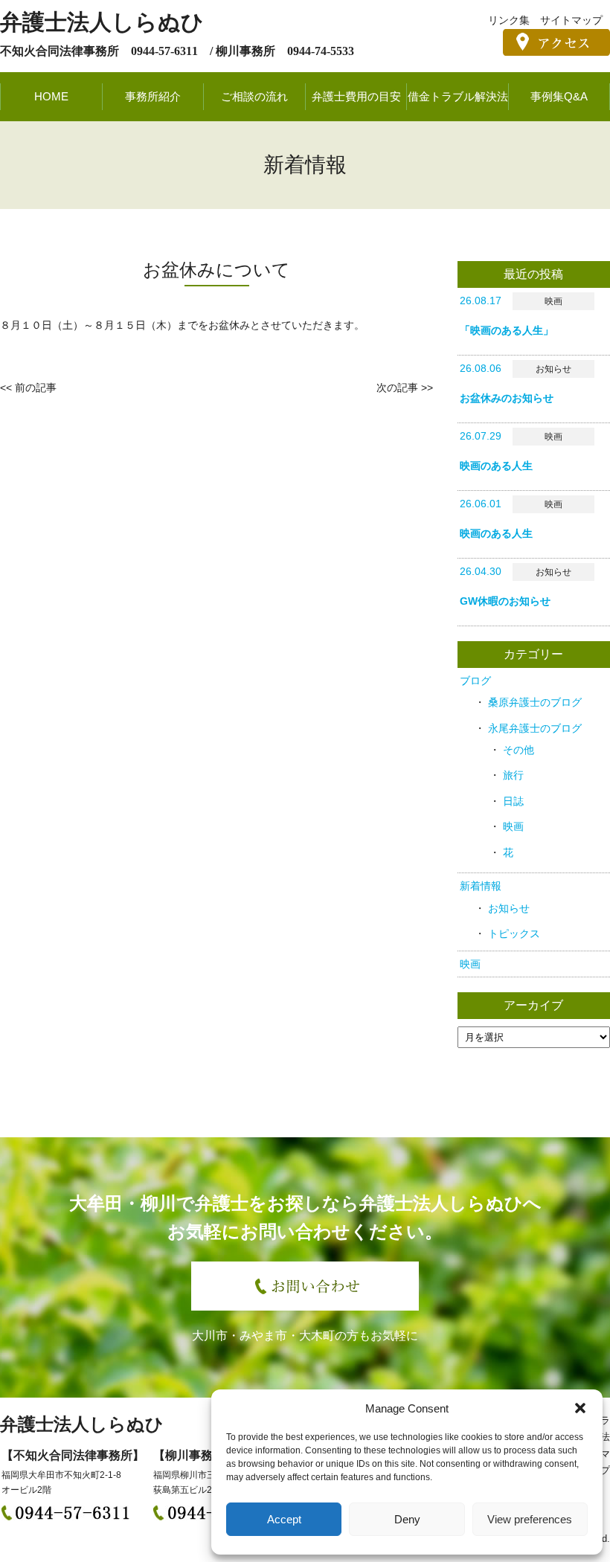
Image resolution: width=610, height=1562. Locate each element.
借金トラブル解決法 (458, 96)
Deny (407, 1519)
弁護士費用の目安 (356, 96)
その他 (518, 750)
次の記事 (397, 387)
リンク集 (509, 20)
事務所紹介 (153, 96)
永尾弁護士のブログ (535, 728)
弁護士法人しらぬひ (102, 22)
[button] (580, 1408)
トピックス (514, 933)
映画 (513, 826)
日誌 (513, 801)
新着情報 (480, 886)
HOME (51, 96)
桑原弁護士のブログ (535, 702)
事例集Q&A (559, 96)
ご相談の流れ (254, 96)
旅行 (513, 775)
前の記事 (36, 387)
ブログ (475, 681)
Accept (284, 1519)
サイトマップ (571, 20)
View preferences (529, 1519)
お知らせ (509, 908)
